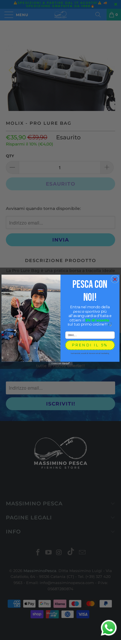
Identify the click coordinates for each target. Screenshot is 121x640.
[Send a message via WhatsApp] (109, 628)
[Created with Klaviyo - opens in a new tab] (60, 363)
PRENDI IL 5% (90, 345)
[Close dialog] (115, 279)
